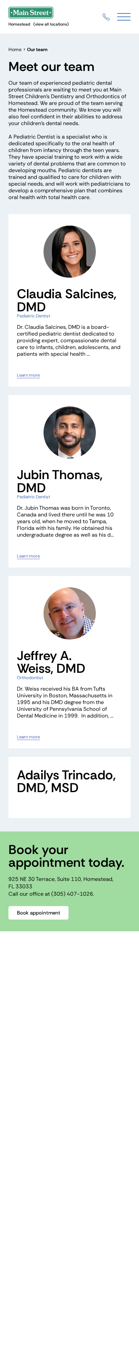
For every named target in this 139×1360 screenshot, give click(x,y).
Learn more (28, 375)
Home (15, 49)
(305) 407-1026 (72, 893)
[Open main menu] (124, 17)
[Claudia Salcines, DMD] (69, 252)
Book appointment (38, 912)
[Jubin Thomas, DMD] (69, 432)
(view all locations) (51, 24)
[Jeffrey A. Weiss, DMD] (69, 613)
